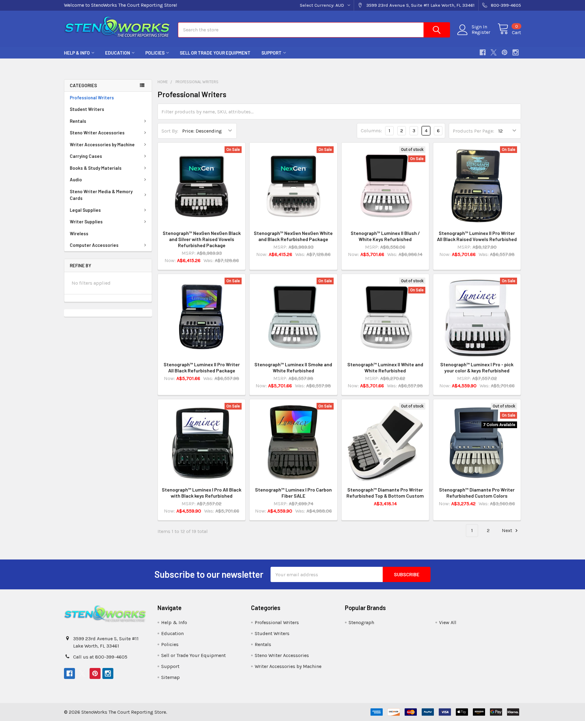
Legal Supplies (85, 210)
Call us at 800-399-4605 (100, 657)
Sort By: (169, 131)
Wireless (79, 233)
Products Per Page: (473, 131)
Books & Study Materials (96, 168)
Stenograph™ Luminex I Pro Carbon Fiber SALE (293, 493)
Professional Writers (92, 97)
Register (481, 32)
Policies (155, 52)
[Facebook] (482, 52)
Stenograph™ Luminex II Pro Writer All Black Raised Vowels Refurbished (477, 236)
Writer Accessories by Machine (102, 144)
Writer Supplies (86, 221)
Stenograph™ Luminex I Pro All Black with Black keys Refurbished (201, 493)
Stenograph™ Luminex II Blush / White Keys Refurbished (385, 236)
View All (447, 622)
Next (507, 530)
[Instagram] (515, 52)
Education (117, 52)
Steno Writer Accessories (97, 132)
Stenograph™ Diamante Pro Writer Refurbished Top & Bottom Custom (385, 493)
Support (271, 52)
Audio (76, 179)
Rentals (78, 121)
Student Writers (87, 109)
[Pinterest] (504, 52)
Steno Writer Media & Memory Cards (101, 195)
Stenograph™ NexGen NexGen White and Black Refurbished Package (293, 236)
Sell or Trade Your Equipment (215, 52)
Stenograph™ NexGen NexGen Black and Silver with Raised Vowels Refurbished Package (202, 239)
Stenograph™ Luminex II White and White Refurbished (385, 367)
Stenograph (361, 622)
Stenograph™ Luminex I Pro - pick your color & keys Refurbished (476, 367)
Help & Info (77, 52)
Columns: (371, 130)
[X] (493, 52)
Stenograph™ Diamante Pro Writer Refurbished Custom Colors (477, 493)
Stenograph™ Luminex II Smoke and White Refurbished (293, 367)
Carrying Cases (86, 156)
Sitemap (170, 677)
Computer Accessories (94, 245)
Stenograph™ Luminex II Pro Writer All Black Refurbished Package (202, 367)
